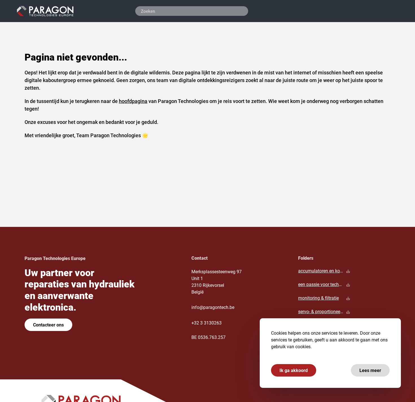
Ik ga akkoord (293, 370)
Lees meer (370, 370)
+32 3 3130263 (206, 323)
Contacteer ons (48, 325)
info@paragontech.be (212, 307)
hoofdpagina (133, 101)
